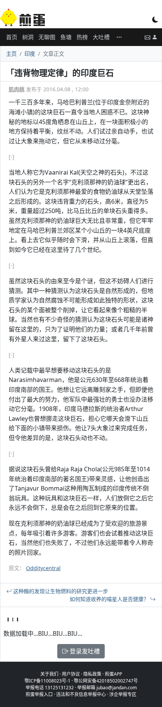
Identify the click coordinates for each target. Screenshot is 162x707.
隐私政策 (92, 674)
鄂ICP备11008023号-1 (47, 681)
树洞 (28, 37)
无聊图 (46, 37)
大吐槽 (101, 37)
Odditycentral (43, 568)
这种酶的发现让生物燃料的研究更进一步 (60, 591)
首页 (11, 37)
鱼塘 (66, 37)
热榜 (82, 37)
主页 (11, 53)
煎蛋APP (113, 674)
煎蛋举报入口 (39, 694)
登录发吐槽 (84, 651)
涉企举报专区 (122, 694)
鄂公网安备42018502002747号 (106, 681)
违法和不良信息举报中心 (81, 694)
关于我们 (49, 674)
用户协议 (71, 674)
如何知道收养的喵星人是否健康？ (110, 599)
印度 (29, 53)
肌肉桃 (16, 89)
